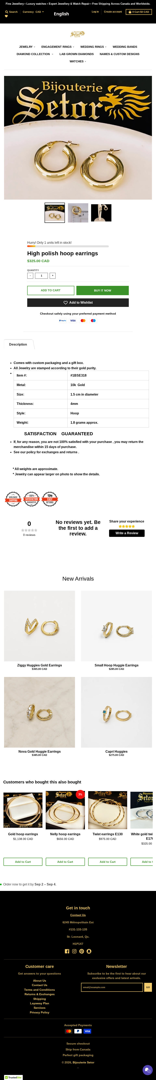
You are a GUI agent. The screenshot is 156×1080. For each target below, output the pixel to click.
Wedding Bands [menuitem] (125, 46)
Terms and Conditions (39, 989)
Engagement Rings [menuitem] (56, 46)
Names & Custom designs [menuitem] (119, 54)
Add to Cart (23, 861)
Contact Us (78, 915)
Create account (113, 11)
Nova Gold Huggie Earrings (39, 751)
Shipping (39, 998)
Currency (28, 12)
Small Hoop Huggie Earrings (117, 665)
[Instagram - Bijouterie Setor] (74, 951)
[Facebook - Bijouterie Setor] (67, 951)
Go (148, 987)
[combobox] (61, 14)
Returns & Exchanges (40, 994)
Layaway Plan (39, 1003)
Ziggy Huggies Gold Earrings (39, 665)
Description (18, 344)
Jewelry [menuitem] (25, 46)
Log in (95, 11)
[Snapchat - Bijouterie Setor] (89, 951)
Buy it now (102, 290)
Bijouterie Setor (83, 1062)
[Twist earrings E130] (107, 810)
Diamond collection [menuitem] (34, 54)
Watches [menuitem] (76, 61)
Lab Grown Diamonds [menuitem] (77, 54)
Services (40, 1007)
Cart (140, 12)
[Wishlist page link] (8, 18)
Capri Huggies (116, 751)
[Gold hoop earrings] (22, 810)
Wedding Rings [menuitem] (92, 46)
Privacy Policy (39, 1012)
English (61, 14)
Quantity (33, 270)
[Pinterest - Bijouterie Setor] (81, 951)
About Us (39, 980)
